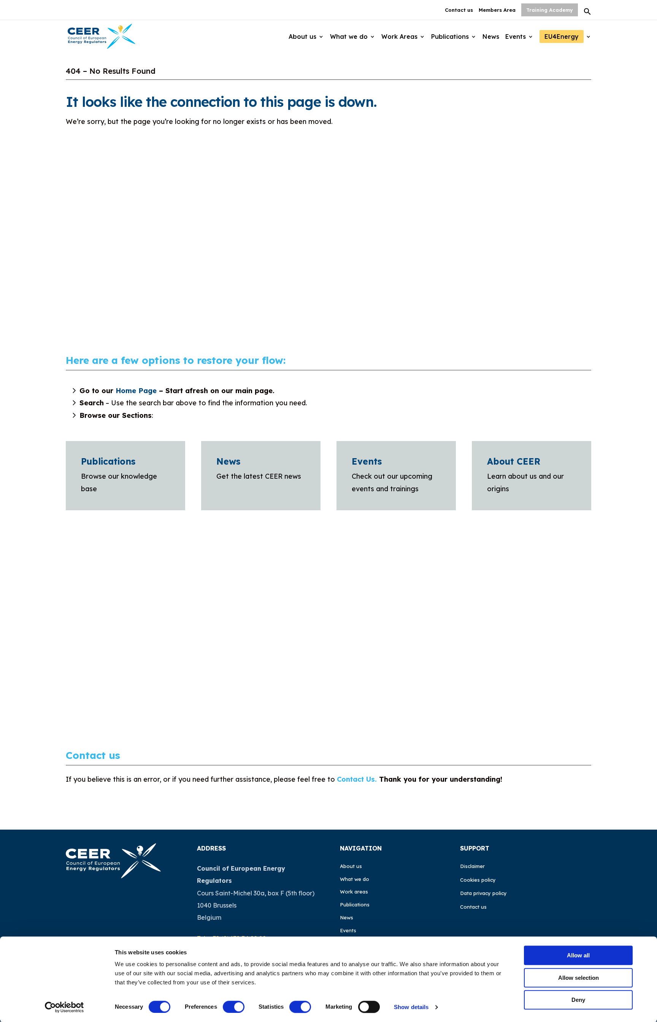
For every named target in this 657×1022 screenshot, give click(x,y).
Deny (578, 1000)
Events (367, 461)
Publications (108, 461)
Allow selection (578, 977)
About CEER (513, 461)
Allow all (578, 955)
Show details (411, 1007)
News (228, 461)
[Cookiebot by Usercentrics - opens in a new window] (64, 1007)
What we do (354, 879)
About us (351, 866)
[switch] (233, 1007)
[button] (587, 14)
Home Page (136, 390)
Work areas (354, 892)
